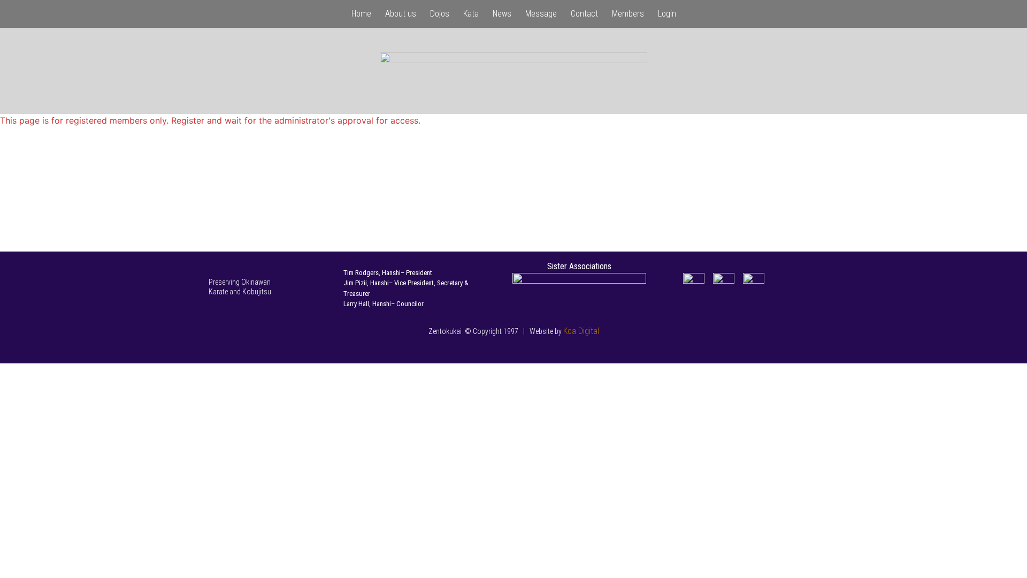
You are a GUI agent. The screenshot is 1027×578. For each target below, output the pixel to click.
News (502, 14)
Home (361, 14)
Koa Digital (581, 331)
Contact (584, 14)
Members (628, 14)
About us (400, 14)
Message (541, 14)
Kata (471, 14)
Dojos (439, 14)
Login (667, 14)
